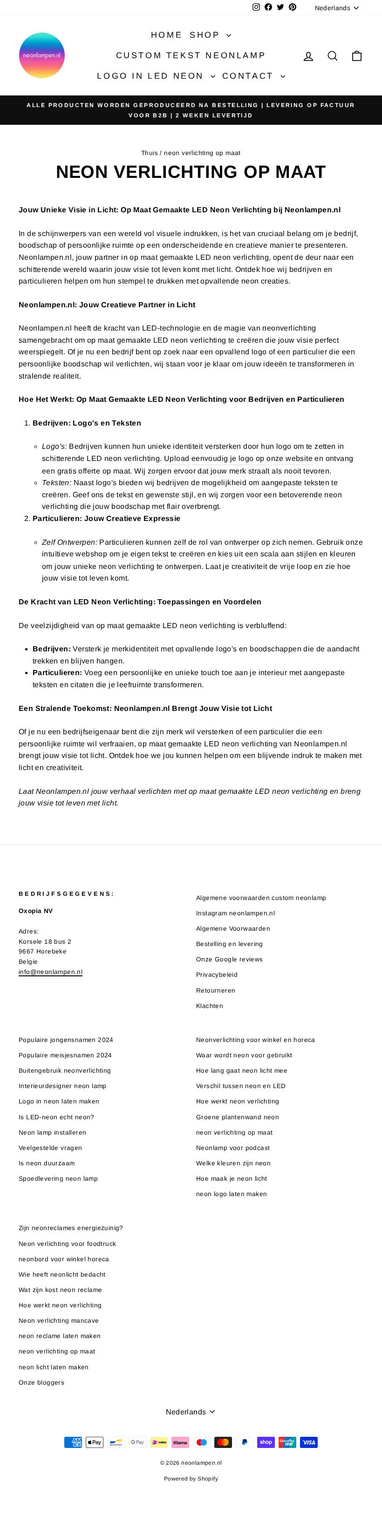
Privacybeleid (217, 974)
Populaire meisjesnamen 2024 (65, 1055)
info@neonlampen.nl (50, 971)
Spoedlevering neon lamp (58, 1178)
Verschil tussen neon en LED (241, 1085)
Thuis (149, 152)
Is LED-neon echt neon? (57, 1117)
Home (167, 35)
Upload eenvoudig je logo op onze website (238, 458)
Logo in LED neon (152, 76)
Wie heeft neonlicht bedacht (62, 1274)
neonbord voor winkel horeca (64, 1259)
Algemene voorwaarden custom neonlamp (261, 897)
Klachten (209, 1005)
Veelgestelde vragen (50, 1147)
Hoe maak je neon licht (231, 1178)
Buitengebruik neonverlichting (65, 1070)
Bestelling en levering (229, 943)
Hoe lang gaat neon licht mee (241, 1070)
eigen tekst (149, 554)
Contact (250, 76)
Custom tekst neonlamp (191, 55)
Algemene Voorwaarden (233, 928)
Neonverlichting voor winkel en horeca (255, 1039)
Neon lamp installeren (52, 1132)
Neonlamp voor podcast (233, 1147)
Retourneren (215, 990)
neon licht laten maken (54, 1367)
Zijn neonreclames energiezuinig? (71, 1227)
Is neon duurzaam (47, 1163)
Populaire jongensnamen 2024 (66, 1039)
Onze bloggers (41, 1382)
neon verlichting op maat (234, 1132)
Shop (207, 35)
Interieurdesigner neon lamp (63, 1085)
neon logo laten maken (231, 1193)
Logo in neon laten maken (59, 1101)
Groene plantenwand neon (237, 1117)
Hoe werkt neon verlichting (237, 1101)
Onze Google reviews (229, 959)
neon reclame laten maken (60, 1335)
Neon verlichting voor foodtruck (67, 1243)
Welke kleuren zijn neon (233, 1163)
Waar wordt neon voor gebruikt (244, 1055)
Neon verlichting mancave (59, 1320)
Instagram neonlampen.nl (235, 913)
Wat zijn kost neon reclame (60, 1289)
